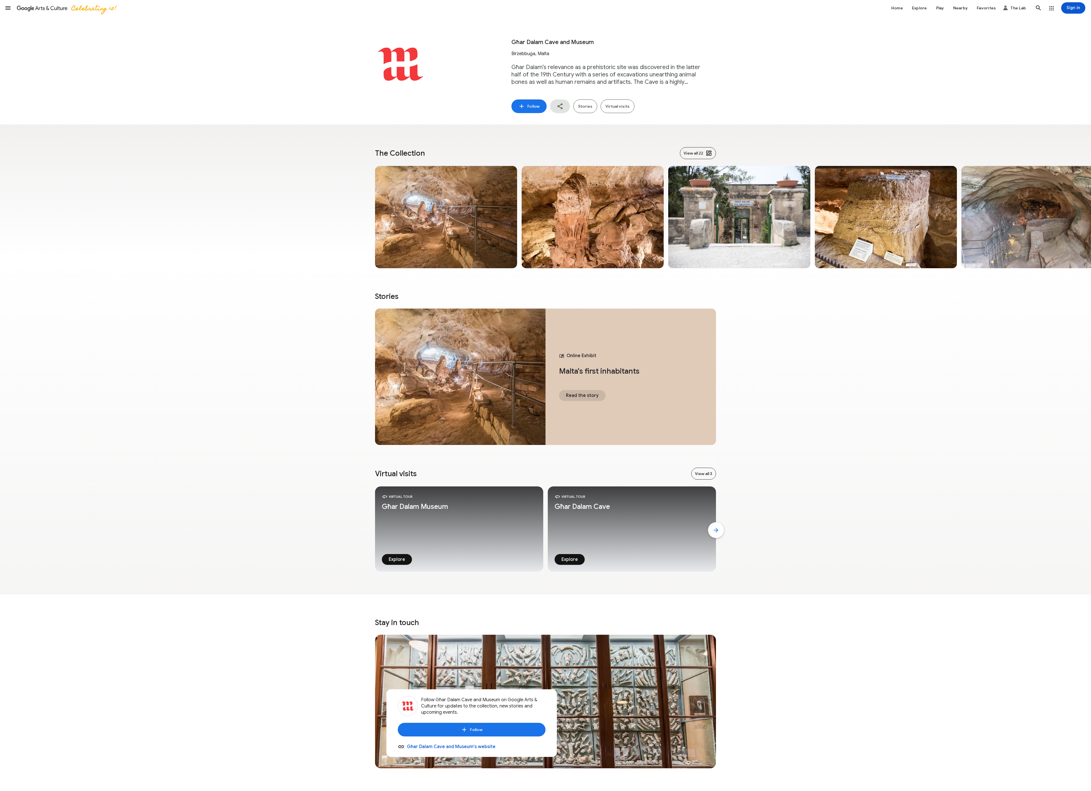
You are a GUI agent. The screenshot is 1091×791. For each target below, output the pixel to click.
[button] (8, 8)
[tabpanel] (545, 377)
